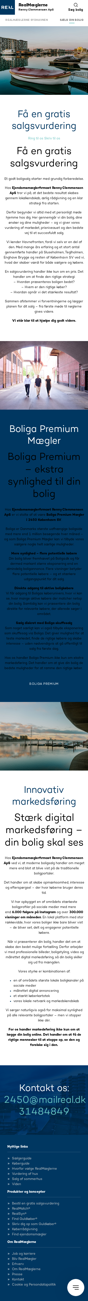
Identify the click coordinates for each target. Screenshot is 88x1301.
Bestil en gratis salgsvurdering (35, 1203)
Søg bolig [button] (75, 10)
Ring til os (35, 138)
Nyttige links (17, 1146)
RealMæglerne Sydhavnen (26, 20)
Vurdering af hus (25, 1174)
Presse (17, 1274)
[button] (75, 1287)
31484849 (44, 1112)
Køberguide (21, 1163)
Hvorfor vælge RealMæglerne (34, 1168)
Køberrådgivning (24, 1229)
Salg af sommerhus (27, 1179)
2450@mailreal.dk (45, 1100)
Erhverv (18, 1264)
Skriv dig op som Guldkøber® (34, 1224)
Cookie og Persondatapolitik (34, 1284)
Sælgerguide (22, 1158)
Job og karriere (23, 1253)
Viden (16, 1184)
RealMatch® (21, 1208)
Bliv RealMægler (24, 1259)
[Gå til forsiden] (7, 7)
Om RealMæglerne (21, 1242)
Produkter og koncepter (26, 1191)
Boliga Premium (44, 684)
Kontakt (18, 1279)
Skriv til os (52, 138)
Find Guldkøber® (24, 1219)
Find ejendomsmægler (29, 1234)
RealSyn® (19, 1213)
